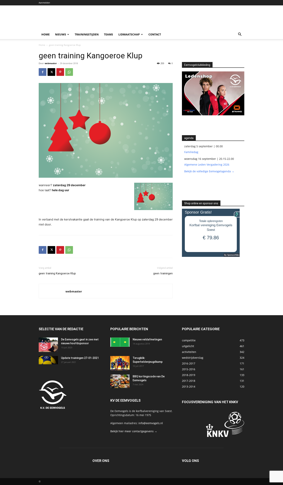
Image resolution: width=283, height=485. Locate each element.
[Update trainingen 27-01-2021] (48, 360)
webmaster (51, 63)
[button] (239, 35)
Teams (108, 34)
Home (45, 34)
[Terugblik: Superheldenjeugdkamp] (120, 363)
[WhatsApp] (69, 72)
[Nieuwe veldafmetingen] (120, 342)
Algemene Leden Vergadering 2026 (206, 164)
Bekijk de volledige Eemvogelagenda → (209, 171)
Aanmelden (44, 2)
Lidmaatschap (129, 34)
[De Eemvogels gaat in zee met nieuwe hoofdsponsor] (48, 345)
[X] (51, 72)
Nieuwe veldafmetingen (147, 339)
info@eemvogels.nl (150, 423)
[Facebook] (42, 72)
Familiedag (191, 152)
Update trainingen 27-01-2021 (80, 357)
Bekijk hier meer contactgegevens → (133, 431)
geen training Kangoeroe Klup (57, 273)
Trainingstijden (87, 34)
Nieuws (60, 34)
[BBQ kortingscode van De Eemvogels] (120, 381)
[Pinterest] (60, 72)
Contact (154, 34)
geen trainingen (163, 273)
